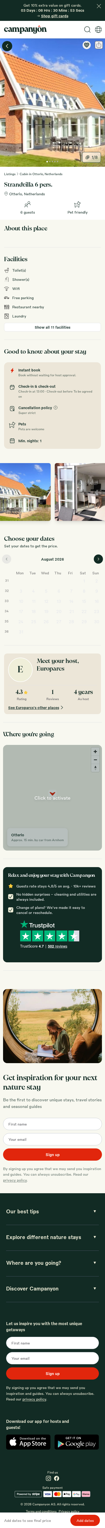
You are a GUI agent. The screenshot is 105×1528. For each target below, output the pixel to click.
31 (21, 631)
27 (58, 621)
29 (84, 621)
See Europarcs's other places (33, 707)
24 (20, 621)
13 (59, 601)
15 (84, 601)
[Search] (87, 29)
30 (96, 621)
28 (71, 621)
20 (58, 611)
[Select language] (98, 29)
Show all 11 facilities (52, 327)
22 (84, 611)
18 (33, 611)
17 (21, 611)
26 (46, 621)
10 (21, 601)
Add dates (85, 1520)
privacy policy (15, 1180)
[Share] (99, 45)
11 (33, 601)
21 (71, 611)
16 (97, 601)
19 (46, 611)
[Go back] (7, 46)
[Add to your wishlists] (87, 45)
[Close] (99, 6)
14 (71, 601)
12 (46, 601)
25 (33, 621)
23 (96, 611)
